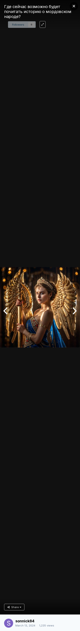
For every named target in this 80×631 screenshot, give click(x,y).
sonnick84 (24, 621)
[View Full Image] (43, 24)
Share (15, 607)
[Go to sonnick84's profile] (8, 623)
